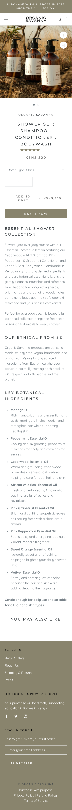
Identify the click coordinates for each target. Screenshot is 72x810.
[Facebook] (6, 715)
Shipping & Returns (19, 673)
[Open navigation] (6, 19)
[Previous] (26, 104)
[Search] (59, 19)
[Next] (45, 104)
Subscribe (21, 763)
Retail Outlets (14, 658)
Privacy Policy (24, 795)
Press (9, 680)
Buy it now (36, 214)
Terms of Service (36, 801)
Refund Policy (46, 795)
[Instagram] (25, 715)
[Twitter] (16, 715)
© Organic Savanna (36, 784)
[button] (30, 150)
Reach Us (12, 665)
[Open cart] (66, 19)
